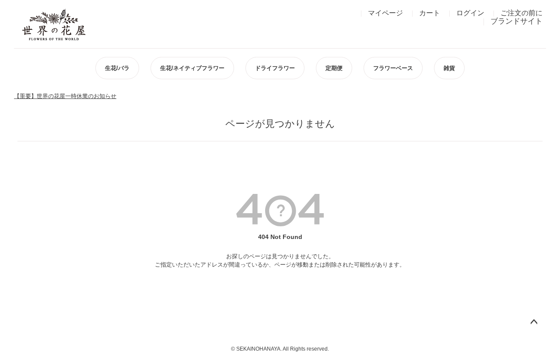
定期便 (334, 68)
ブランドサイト (516, 21)
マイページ (385, 13)
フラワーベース (393, 68)
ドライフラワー (275, 68)
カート (429, 13)
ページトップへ (534, 322)
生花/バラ (117, 68)
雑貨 (449, 68)
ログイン (470, 13)
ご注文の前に (521, 13)
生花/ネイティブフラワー (192, 68)
